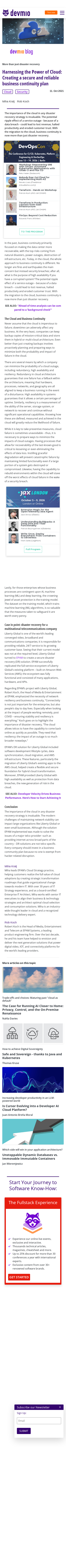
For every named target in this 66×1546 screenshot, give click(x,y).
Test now (51, 12)
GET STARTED (19, 1277)
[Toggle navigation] (17, 13)
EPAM (19, 657)
